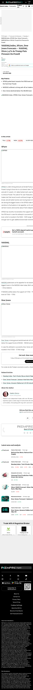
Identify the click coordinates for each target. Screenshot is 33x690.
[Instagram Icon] (4, 579)
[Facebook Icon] (12, 576)
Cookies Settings (16, 605)
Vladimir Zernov (14, 393)
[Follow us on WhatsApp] (26, 6)
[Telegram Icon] (12, 579)
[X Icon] (4, 576)
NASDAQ (4, 282)
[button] (3, 2)
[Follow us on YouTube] (29, 6)
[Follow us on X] (23, 6)
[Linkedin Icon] (20, 576)
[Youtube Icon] (28, 576)
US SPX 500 (7, 73)
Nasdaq (25, 36)
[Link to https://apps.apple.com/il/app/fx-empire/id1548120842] (6, 583)
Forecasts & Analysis (15, 36)
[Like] (28, 418)
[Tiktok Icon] (28, 579)
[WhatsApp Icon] (20, 579)
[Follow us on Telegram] (32, 6)
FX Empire (4, 36)
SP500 (3, 187)
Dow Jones (4, 340)
